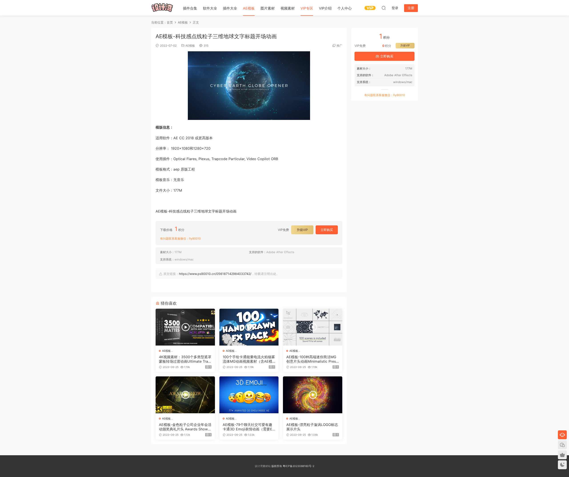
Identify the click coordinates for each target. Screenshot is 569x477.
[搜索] (383, 7)
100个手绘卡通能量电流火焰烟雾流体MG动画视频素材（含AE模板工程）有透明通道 (249, 359)
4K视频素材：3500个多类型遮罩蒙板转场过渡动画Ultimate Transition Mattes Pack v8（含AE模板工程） (185, 359)
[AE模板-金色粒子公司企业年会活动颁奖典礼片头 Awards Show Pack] (185, 394)
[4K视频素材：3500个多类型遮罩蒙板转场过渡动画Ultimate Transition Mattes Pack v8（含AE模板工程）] (185, 327)
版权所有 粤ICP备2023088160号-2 (292, 466)
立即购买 (327, 230)
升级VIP (302, 230)
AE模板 (249, 8)
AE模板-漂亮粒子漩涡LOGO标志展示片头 (312, 426)
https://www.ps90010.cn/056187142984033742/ (215, 274)
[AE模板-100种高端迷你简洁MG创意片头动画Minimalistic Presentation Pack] (312, 327)
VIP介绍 (325, 8)
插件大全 (230, 8)
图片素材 (267, 8)
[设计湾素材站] (162, 8)
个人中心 (344, 8)
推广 (339, 45)
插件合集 (190, 8)
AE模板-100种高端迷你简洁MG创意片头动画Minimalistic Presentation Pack (312, 359)
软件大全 (210, 8)
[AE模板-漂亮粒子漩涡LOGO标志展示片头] (312, 394)
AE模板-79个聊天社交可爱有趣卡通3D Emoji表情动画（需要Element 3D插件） (249, 426)
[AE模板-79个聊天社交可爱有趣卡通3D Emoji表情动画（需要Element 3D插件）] (249, 394)
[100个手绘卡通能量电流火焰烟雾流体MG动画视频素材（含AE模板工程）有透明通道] (249, 327)
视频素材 (287, 8)
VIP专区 (307, 8)
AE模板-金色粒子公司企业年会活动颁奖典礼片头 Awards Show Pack (185, 426)
